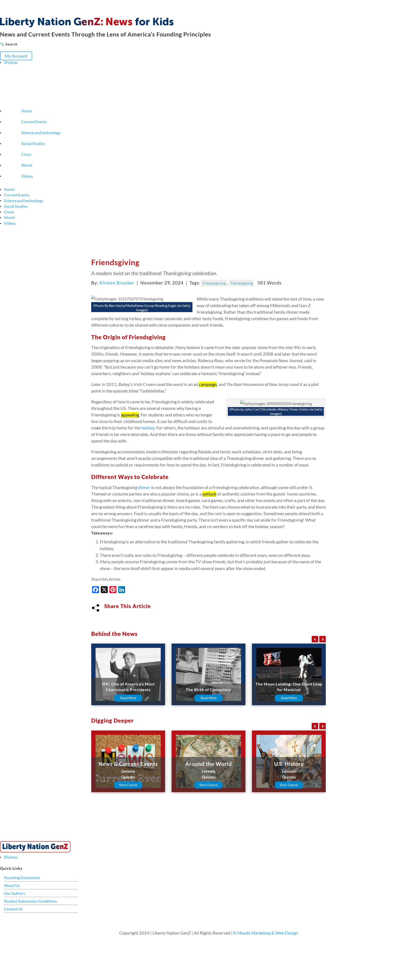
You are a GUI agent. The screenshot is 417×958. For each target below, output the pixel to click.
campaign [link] (208, 384)
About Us (12, 885)
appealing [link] (130, 414)
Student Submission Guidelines (30, 901)
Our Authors (14, 893)
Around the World (208, 764)
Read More (128, 698)
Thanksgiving (241, 283)
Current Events (34, 121)
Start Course (128, 785)
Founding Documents (22, 877)
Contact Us (13, 908)
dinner (144, 487)
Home (26, 110)
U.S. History (289, 764)
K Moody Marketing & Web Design (265, 932)
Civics (26, 154)
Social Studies (33, 143)
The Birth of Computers (208, 689)
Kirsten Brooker (116, 282)
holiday (148, 427)
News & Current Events (128, 764)
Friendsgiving (214, 283)
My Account (16, 55)
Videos (27, 176)
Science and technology (41, 132)
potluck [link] (209, 493)
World (26, 165)
